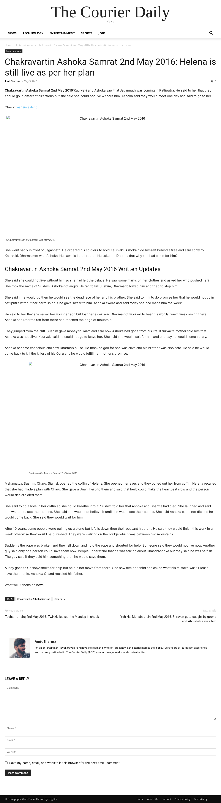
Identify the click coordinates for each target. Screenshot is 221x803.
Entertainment (62, 33)
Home (8, 45)
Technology (33, 33)
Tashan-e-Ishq (26, 107)
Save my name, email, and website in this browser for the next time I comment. (64, 763)
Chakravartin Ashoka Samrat (33, 599)
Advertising (201, 799)
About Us (152, 799)
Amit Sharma (13, 81)
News (12, 33)
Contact (166, 799)
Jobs (102, 33)
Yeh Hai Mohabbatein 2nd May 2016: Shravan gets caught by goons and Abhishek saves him (168, 619)
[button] (211, 34)
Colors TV (59, 599)
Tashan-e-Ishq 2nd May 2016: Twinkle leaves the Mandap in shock (52, 617)
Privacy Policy (182, 799)
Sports (86, 33)
